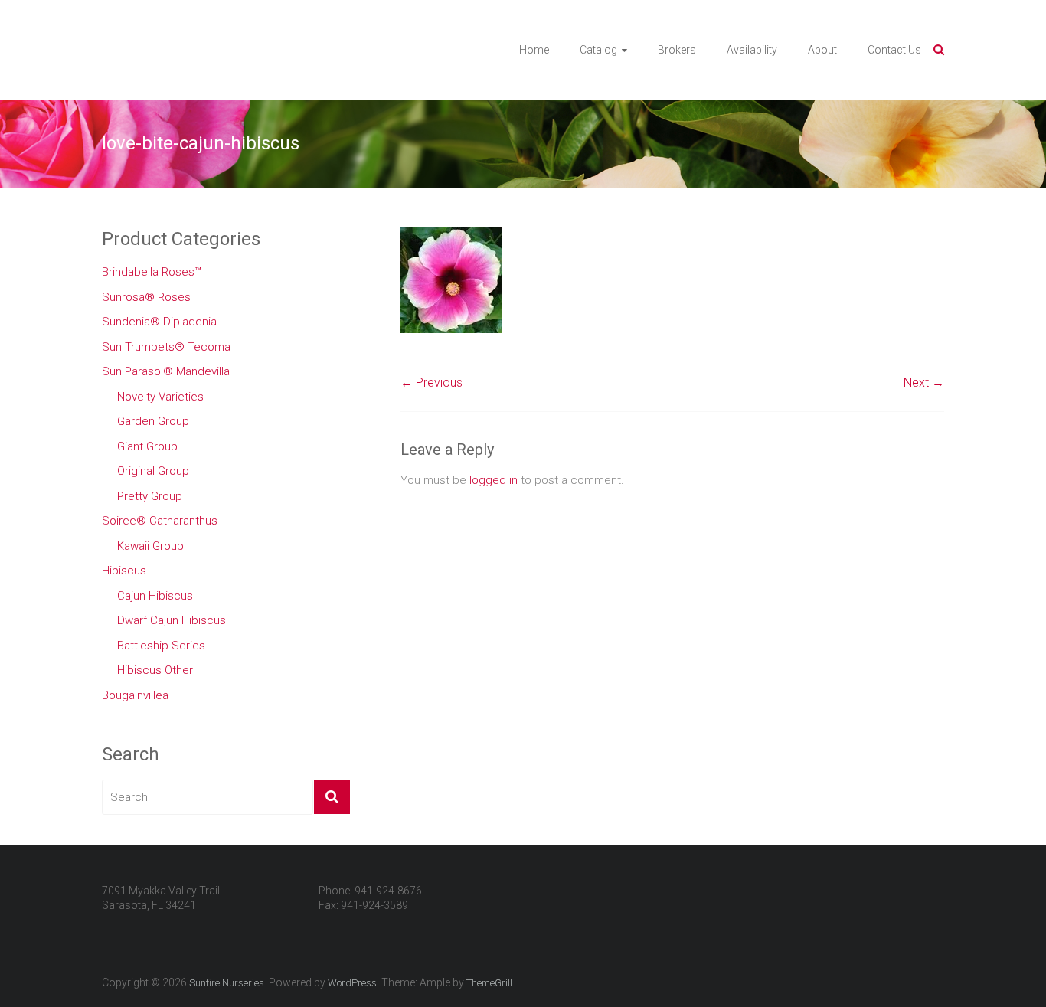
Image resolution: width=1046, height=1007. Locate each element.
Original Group (153, 471)
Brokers (677, 50)
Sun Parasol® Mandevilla (166, 371)
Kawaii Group (150, 546)
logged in (493, 480)
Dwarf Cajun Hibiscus (171, 620)
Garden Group (153, 421)
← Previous (431, 382)
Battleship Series (161, 645)
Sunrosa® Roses (146, 297)
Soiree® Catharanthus (159, 521)
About (822, 50)
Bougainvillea (135, 695)
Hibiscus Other (155, 670)
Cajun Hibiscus (155, 596)
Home (534, 50)
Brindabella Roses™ (151, 272)
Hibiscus (124, 570)
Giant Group (147, 446)
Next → (924, 382)
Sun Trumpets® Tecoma (166, 347)
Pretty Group (149, 496)
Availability (752, 50)
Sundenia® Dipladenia (159, 322)
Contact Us (894, 50)
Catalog (598, 50)
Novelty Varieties (160, 397)
